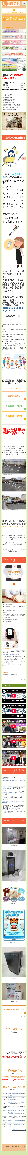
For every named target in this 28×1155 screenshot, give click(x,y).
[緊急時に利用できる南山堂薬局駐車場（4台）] (13, 501)
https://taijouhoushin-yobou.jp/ (13, 309)
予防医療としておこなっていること (16, 1110)
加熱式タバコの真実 (12, 1113)
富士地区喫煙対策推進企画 (14, 1093)
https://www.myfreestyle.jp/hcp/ (10, 654)
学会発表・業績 (18, 1120)
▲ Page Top (23, 679)
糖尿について (11, 1120)
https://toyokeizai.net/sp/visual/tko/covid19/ (11, 809)
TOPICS (10, 1116)
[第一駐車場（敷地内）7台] (13, 466)
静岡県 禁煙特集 (11, 1106)
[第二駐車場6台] (13, 484)
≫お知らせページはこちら (19, 1130)
